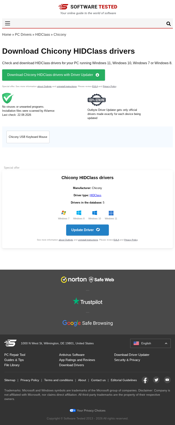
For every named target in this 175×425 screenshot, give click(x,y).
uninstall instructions (67, 86)
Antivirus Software (72, 355)
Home (6, 34)
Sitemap (9, 380)
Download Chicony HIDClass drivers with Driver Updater (50, 75)
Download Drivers (71, 365)
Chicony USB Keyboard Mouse (28, 136)
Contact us (98, 380)
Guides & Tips (14, 360)
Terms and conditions (58, 380)
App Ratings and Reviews (77, 360)
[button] (87, 23)
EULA (95, 86)
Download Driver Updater (131, 355)
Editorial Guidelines (124, 380)
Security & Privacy (127, 360)
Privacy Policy (109, 86)
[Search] (168, 24)
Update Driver (82, 230)
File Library (12, 365)
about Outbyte (44, 86)
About (82, 380)
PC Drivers (23, 34)
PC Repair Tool (14, 355)
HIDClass (42, 34)
